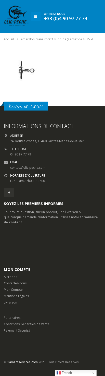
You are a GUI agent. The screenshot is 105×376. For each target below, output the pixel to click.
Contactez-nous (15, 283)
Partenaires (12, 318)
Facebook (9, 192)
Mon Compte (13, 289)
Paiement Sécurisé (17, 330)
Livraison (10, 302)
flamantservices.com (22, 362)
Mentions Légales (16, 296)
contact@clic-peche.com (27, 167)
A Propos (10, 277)
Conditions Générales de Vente (26, 324)
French (66, 373)
